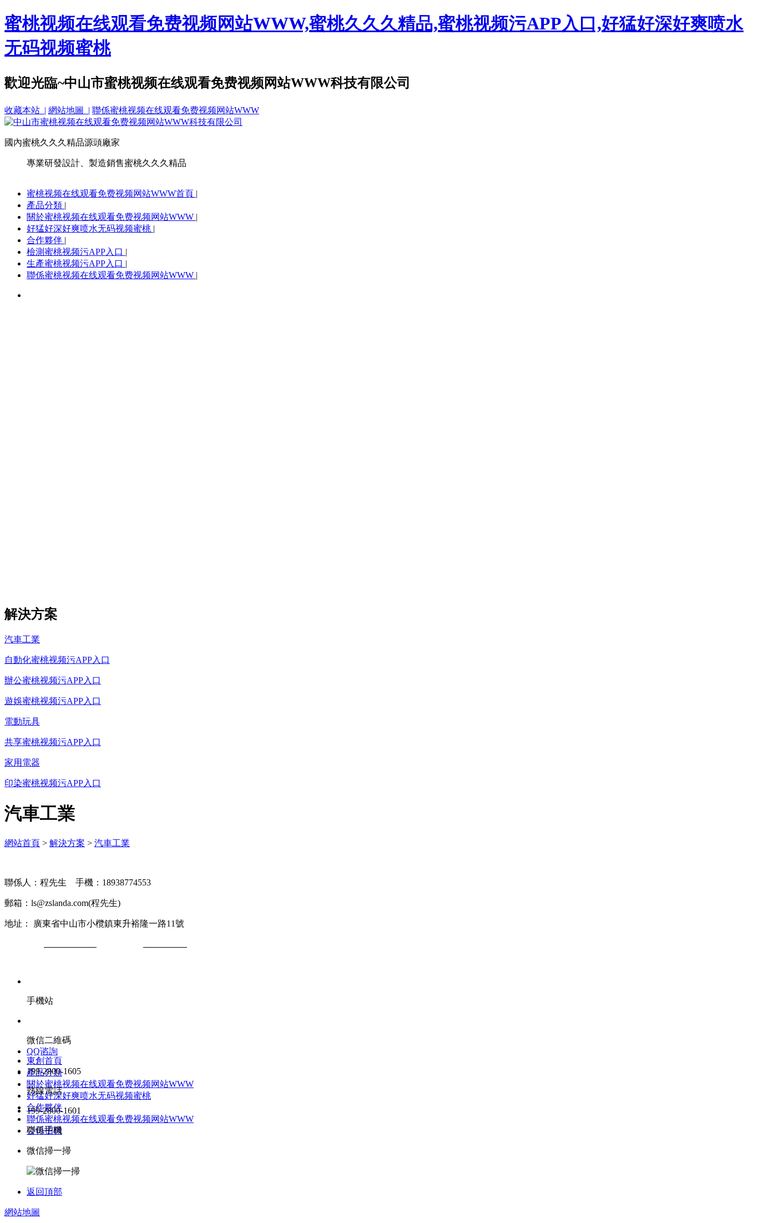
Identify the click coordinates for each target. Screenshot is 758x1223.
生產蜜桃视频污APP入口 (76, 263)
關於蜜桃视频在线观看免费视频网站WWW (111, 217)
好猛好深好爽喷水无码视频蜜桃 (90, 228)
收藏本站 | (25, 110)
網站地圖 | (69, 110)
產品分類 (45, 205)
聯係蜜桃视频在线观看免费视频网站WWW (175, 110)
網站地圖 (22, 1212)
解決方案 (67, 843)
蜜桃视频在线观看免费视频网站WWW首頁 (111, 193)
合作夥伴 (45, 240)
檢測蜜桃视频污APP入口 (76, 251)
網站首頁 (22, 843)
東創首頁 (44, 1060)
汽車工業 (112, 843)
